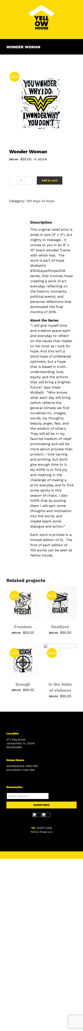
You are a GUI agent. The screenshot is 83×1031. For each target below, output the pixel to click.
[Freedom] (22, 589)
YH (33, 827)
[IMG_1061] (41, 102)
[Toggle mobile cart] (67, 32)
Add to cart (49, 180)
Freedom (23, 626)
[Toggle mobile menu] (75, 32)
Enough (23, 684)
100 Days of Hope (40, 201)
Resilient (60, 626)
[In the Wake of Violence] (60, 646)
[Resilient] (60, 589)
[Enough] (22, 646)
